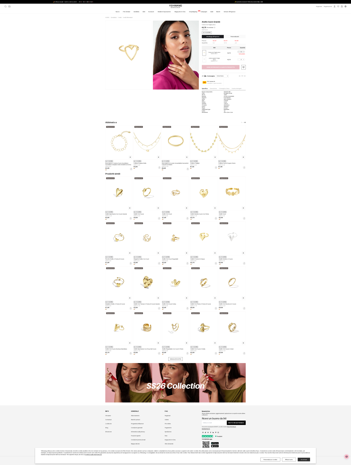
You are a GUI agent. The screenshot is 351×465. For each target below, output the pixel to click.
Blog (106, 427)
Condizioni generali (136, 427)
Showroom (108, 431)
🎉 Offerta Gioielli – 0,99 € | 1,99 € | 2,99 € (65, 2)
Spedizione (168, 431)
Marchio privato (135, 419)
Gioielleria (114, 17)
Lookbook (108, 423)
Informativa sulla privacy (138, 431)
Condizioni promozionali (138, 439)
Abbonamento (135, 415)
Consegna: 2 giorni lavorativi (214, 83)
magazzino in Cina (170, 439)
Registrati (167, 415)
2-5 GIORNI (207, 32)
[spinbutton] (241, 52)
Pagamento (168, 427)
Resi (166, 435)
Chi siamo (108, 415)
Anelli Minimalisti (128, 17)
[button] (238, 52)
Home (107, 17)
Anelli (120, 17)
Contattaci (108, 419)
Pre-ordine (168, 423)
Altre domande (169, 444)
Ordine (167, 419)
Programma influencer (137, 423)
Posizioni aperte (135, 435)
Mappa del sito (135, 444)
